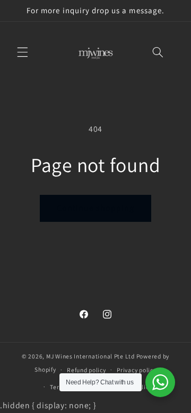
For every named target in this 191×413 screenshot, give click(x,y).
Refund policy (86, 370)
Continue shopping (96, 207)
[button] (22, 52)
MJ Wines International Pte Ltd (90, 356)
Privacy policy (136, 370)
